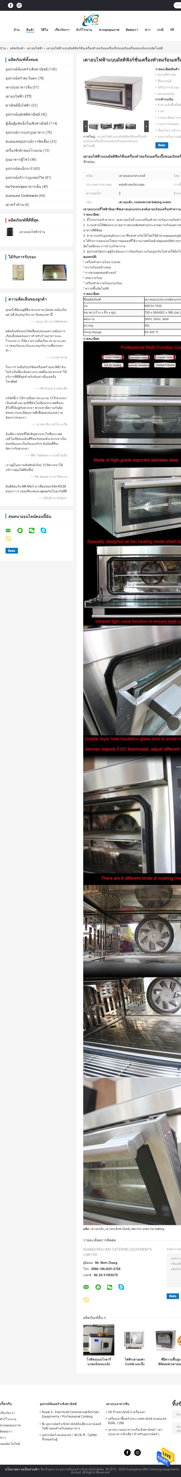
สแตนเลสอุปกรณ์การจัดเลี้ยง (27, 141)
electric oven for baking (147, 1229)
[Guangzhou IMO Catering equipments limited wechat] (34, 530)
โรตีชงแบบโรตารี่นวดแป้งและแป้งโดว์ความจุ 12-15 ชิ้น (99, 1362)
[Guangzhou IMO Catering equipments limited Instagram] (19, 5)
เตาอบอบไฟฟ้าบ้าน (32, 232)
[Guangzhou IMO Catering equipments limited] (90, 19)
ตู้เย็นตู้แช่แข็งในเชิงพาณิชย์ (27, 123)
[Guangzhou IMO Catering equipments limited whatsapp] (22, 530)
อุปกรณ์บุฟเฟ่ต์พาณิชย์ (23, 114)
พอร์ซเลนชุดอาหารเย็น (23, 187)
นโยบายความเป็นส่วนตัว (22, 1469)
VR (172, 29)
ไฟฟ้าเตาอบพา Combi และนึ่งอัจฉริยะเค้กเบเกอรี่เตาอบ (134, 1362)
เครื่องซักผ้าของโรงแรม (24, 150)
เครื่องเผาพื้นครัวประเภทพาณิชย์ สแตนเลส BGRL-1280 (137, 1421)
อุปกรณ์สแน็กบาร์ (19, 168)
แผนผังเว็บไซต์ (10, 1444)
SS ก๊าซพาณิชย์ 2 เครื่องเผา (126, 1412)
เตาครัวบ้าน (15, 205)
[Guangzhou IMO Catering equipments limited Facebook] (11, 5)
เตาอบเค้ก (97, 1229)
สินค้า (30, 29)
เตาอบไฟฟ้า (35, 48)
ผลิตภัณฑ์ (16, 48)
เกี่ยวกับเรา (62, 29)
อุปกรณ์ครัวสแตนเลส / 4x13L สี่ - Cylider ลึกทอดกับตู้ (69, 1437)
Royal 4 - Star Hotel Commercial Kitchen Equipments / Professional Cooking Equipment (70, 1415)
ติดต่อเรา (132, 29)
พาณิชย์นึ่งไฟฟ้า (18, 105)
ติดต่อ (161, 145)
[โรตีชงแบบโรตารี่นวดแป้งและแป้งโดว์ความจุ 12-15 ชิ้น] (98, 1339)
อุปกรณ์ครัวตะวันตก (21, 78)
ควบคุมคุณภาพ (109, 29)
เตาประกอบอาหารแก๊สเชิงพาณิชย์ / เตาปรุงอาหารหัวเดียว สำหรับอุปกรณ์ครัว (135, 1432)
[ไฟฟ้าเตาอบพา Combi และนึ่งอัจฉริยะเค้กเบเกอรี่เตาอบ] (134, 1339)
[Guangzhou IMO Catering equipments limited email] (11, 530)
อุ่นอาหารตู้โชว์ (17, 159)
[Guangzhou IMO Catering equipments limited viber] (11, 539)
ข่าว (148, 29)
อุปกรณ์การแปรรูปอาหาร (25, 132)
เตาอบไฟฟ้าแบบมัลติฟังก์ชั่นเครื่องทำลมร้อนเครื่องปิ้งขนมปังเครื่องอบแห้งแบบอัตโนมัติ (115, 141)
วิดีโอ (44, 29)
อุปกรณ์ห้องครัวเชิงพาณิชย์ (27, 69)
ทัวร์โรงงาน (84, 29)
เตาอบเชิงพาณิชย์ (118, 1229)
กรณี (160, 29)
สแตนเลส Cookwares (22, 196)
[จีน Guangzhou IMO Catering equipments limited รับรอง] (18, 272)
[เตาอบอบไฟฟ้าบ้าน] (10, 232)
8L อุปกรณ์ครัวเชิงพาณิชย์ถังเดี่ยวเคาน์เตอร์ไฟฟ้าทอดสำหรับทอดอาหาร (71, 1426)
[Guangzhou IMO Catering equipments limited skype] (46, 530)
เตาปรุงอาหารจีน (19, 87)
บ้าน (17, 29)
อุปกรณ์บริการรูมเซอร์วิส (25, 177)
